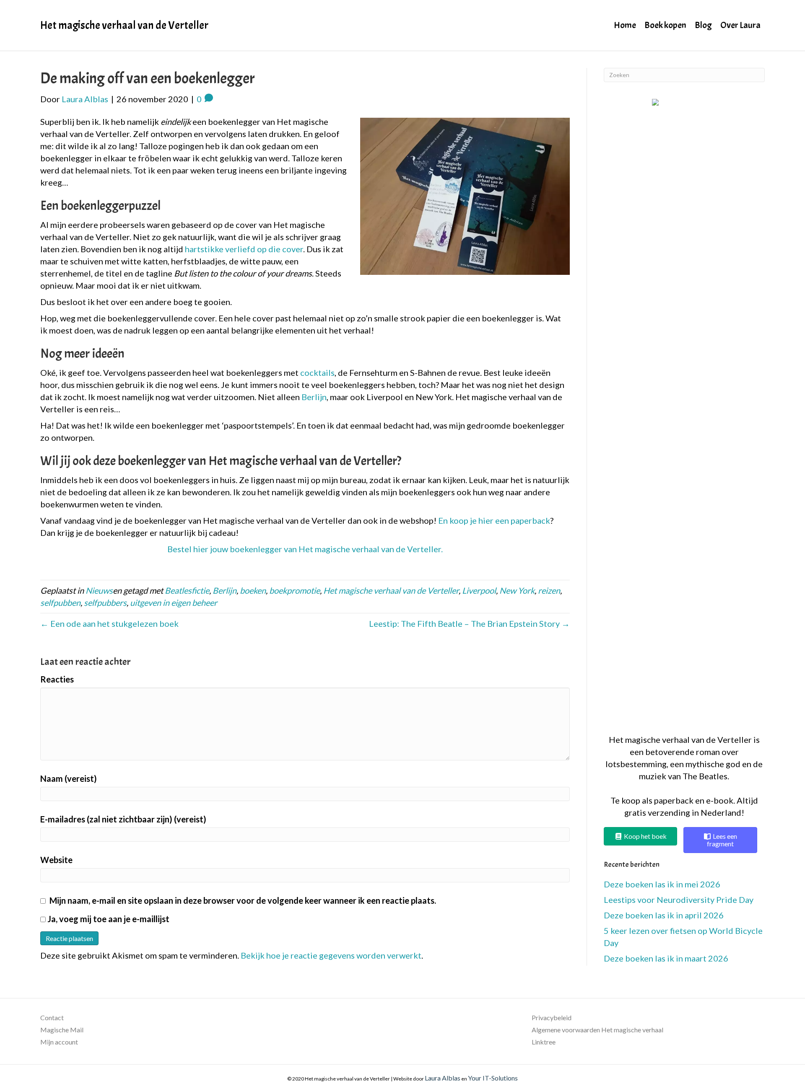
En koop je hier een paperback (494, 520)
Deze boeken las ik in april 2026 (664, 915)
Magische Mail (61, 1030)
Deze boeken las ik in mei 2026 (662, 884)
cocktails (317, 372)
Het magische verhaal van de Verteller (391, 590)
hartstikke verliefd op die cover (244, 249)
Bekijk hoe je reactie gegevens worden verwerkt (331, 955)
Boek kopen (665, 25)
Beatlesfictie (187, 590)
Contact (52, 1017)
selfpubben (60, 602)
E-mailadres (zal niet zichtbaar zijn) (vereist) (123, 819)
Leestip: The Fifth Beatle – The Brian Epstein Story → (469, 623)
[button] (684, 412)
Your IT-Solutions (493, 1078)
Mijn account (59, 1042)
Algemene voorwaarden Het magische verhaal (597, 1030)
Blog (703, 25)
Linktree (544, 1042)
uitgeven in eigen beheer (173, 602)
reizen (549, 590)
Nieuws (99, 590)
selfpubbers (105, 602)
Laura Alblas (442, 1078)
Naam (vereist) (68, 778)
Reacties (57, 679)
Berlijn (314, 397)
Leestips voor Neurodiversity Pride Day (678, 900)
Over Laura (740, 25)
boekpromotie (294, 590)
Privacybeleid (551, 1017)
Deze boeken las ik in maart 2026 (666, 958)
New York (517, 590)
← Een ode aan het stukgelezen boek (109, 623)
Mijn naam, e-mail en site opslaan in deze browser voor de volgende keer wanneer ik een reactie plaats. (242, 900)
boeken (253, 590)
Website (56, 860)
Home (625, 25)
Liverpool (479, 590)
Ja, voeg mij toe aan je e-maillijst (107, 919)
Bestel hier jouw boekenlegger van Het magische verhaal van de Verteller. (305, 549)
